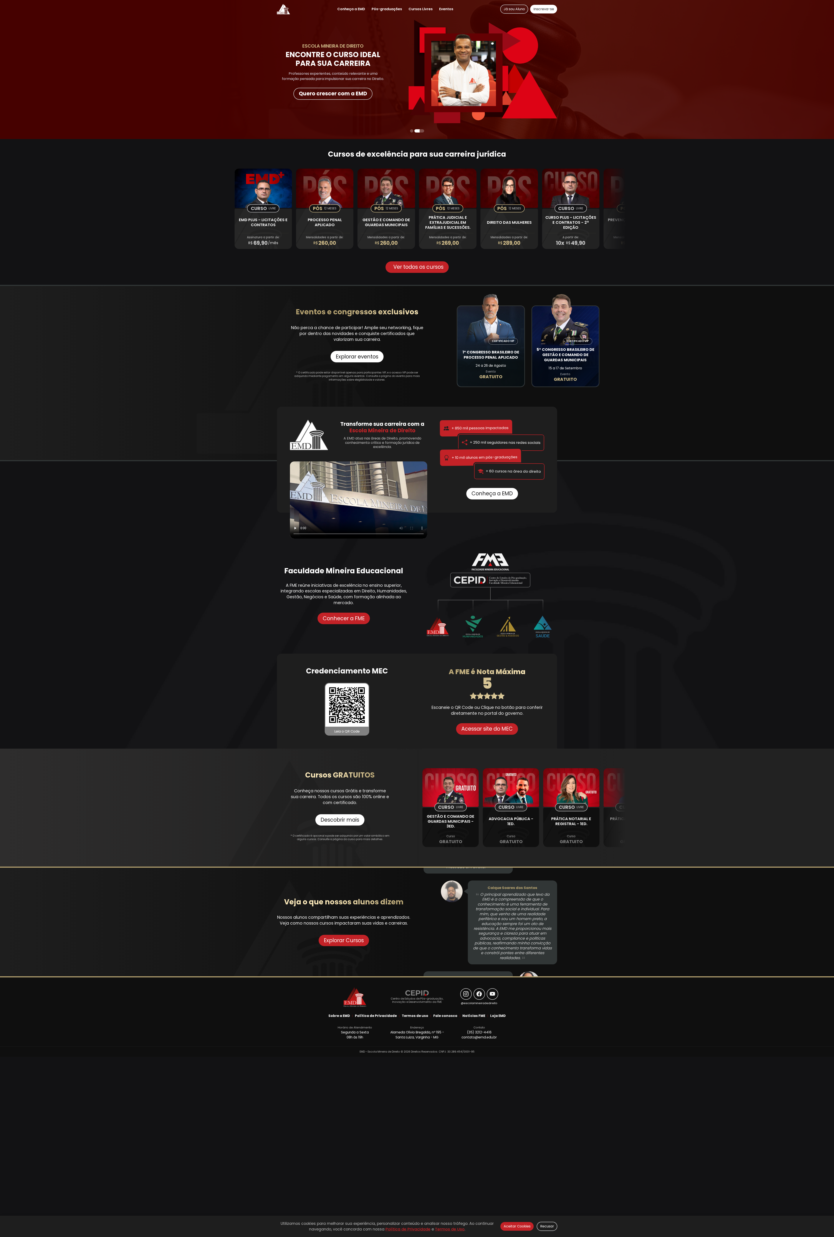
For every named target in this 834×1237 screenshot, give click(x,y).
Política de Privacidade (408, 1229)
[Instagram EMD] (466, 994)
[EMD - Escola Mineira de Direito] (283, 9)
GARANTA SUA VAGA (333, 94)
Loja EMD (498, 1015)
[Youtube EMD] (492, 994)
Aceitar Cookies (517, 1226)
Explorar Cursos (344, 940)
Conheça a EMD (351, 9)
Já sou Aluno (514, 9)
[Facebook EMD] (479, 994)
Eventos (446, 9)
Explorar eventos (357, 356)
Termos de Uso (450, 1229)
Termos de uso (415, 1015)
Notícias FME (473, 1015)
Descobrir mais (340, 819)
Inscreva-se (543, 9)
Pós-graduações (387, 9)
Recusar (547, 1226)
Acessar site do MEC (487, 728)
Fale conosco (445, 1015)
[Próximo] (724, 69)
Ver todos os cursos (418, 266)
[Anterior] (109, 69)
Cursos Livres (421, 9)
